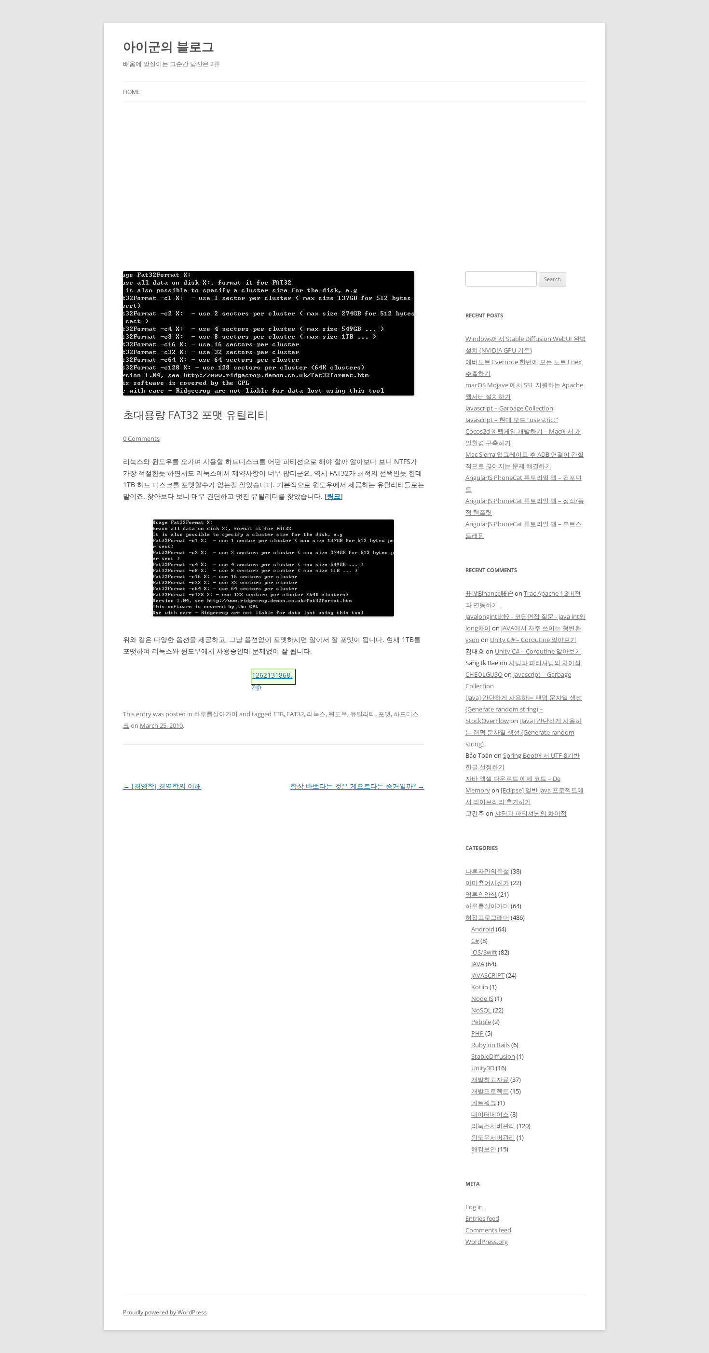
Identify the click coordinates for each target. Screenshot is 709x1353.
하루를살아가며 (216, 714)
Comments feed (488, 1230)
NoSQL (481, 1010)
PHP (477, 1033)
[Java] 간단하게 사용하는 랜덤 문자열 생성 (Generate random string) (523, 732)
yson (472, 639)
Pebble (481, 1021)
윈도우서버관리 (493, 1137)
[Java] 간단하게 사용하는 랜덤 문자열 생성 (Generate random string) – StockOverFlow (523, 709)
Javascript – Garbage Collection (509, 408)
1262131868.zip (272, 677)
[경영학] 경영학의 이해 (162, 786)
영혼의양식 (481, 894)
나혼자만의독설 (487, 871)
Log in (474, 1207)
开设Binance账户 (489, 593)
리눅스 (316, 714)
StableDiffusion (493, 1056)
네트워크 (483, 1102)
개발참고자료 (490, 1079)
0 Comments (141, 438)
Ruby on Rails (490, 1044)
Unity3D (482, 1068)
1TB (278, 714)
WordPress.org (486, 1241)
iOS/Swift (484, 952)
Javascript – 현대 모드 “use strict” (511, 419)
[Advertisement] (354, 175)
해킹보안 (483, 1149)
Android (482, 929)
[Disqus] (273, 913)
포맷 (384, 714)
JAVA (477, 963)
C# (475, 940)
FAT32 (295, 714)
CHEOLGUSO (484, 674)
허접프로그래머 (487, 917)
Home (131, 92)
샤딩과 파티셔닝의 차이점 (545, 662)
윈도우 (337, 714)
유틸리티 (362, 714)
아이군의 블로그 (168, 46)
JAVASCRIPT (487, 975)
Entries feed (482, 1218)
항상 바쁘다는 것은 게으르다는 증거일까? (357, 786)
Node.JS (482, 998)
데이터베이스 (490, 1114)
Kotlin (479, 987)
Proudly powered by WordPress (165, 1312)
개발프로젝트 (490, 1091)
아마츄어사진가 (487, 882)
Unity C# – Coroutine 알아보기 (533, 639)
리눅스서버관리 (493, 1125)
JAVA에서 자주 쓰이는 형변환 (541, 628)
